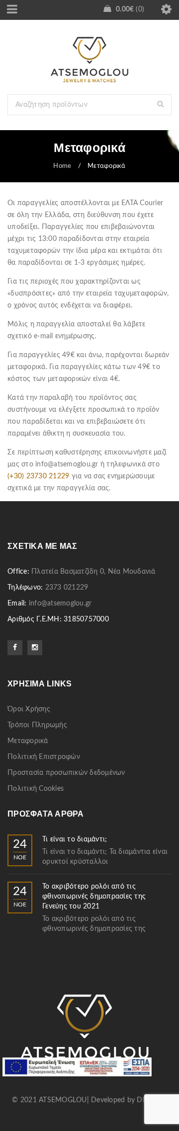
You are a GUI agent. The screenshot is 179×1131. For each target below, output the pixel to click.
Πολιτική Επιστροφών (43, 757)
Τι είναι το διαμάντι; (74, 839)
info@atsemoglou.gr (60, 603)
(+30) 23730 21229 (38, 476)
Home (62, 166)
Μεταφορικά (27, 741)
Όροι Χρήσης (28, 709)
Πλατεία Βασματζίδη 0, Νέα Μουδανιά (93, 571)
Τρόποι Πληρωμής (37, 725)
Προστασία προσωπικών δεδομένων (66, 772)
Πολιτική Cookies (35, 788)
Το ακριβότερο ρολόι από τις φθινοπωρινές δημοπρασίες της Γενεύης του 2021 (94, 896)
